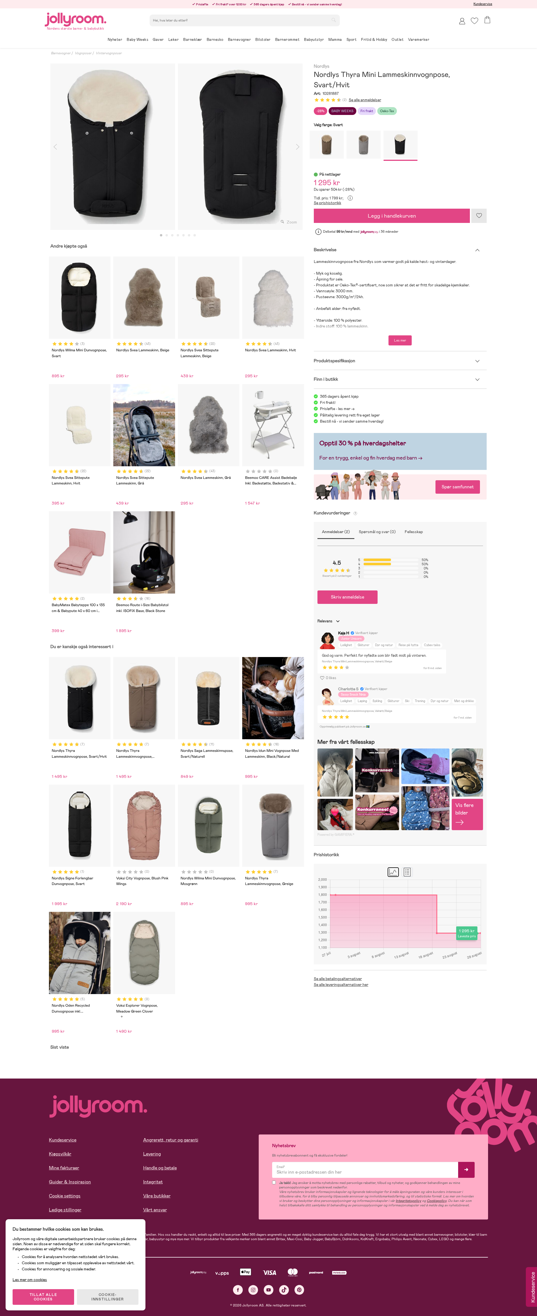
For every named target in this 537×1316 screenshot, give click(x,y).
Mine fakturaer (64, 1168)
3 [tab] (172, 235)
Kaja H (343, 632)
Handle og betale (160, 1168)
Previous (55, 146)
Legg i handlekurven (392, 215)
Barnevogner (60, 53)
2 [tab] (166, 235)
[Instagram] (253, 1290)
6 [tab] (189, 235)
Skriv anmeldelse (347, 597)
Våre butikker (157, 1196)
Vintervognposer (109, 53)
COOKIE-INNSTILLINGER (107, 1297)
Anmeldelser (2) (336, 531)
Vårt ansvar (155, 1210)
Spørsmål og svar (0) (377, 531)
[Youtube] (269, 1290)
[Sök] (333, 20)
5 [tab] (183, 235)
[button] (474, 21)
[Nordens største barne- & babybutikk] (75, 18)
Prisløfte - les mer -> (337, 408)
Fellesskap (414, 531)
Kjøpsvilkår (60, 1154)
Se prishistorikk (327, 202)
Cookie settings (65, 1196)
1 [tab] (161, 235)
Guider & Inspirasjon (70, 1182)
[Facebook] (238, 1290)
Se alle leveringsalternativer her (341, 984)
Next (298, 146)
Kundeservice (483, 4)
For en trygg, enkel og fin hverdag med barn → (371, 458)
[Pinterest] (299, 1290)
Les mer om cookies (30, 1279)
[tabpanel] (112, 146)
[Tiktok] (284, 1290)
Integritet (153, 1182)
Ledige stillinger (65, 1210)
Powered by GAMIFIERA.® (335, 835)
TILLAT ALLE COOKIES (43, 1297)
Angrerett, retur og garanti (170, 1140)
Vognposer (83, 53)
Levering (152, 1154)
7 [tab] (194, 235)
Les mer (400, 340)
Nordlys (321, 66)
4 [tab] (178, 235)
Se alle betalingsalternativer (338, 978)
